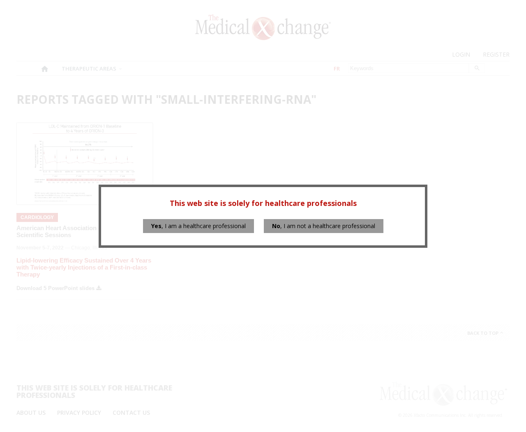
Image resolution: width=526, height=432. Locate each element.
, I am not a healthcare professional (323, 226)
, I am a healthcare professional (198, 226)
